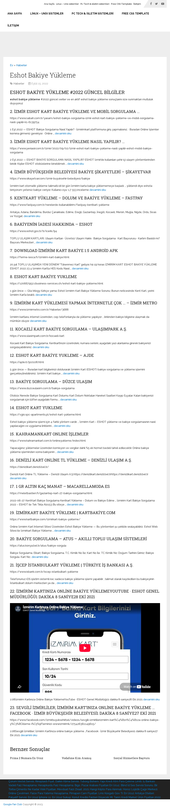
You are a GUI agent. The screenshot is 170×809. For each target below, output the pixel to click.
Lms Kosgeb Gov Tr (110, 793)
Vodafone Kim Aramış (76, 758)
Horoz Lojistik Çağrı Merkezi (140, 789)
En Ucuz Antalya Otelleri (139, 793)
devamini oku (63, 133)
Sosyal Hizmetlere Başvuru (132, 758)
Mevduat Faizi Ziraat (69, 789)
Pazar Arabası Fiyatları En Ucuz (100, 785)
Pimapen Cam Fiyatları (83, 793)
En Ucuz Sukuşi (61, 797)
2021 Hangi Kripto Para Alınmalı (102, 789)
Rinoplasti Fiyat (44, 781)
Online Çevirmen (18, 793)
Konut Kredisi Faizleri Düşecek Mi (92, 797)
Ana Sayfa (49, 4)
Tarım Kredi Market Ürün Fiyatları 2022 (137, 797)
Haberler (21, 65)
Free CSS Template (121, 4)
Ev (11, 65)
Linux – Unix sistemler (67, 4)
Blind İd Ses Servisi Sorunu (137, 785)
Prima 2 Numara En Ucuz (26, 758)
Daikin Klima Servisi (67, 781)
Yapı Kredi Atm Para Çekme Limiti (121, 781)
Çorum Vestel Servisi (21, 781)
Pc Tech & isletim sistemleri (95, 4)
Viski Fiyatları (48, 789)
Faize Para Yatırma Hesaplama (49, 793)
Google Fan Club (12, 804)
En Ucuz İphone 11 (39, 797)
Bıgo (77, 785)
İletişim (137, 4)
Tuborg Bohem (89, 781)
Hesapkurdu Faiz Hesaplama (55, 785)
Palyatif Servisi (17, 797)
